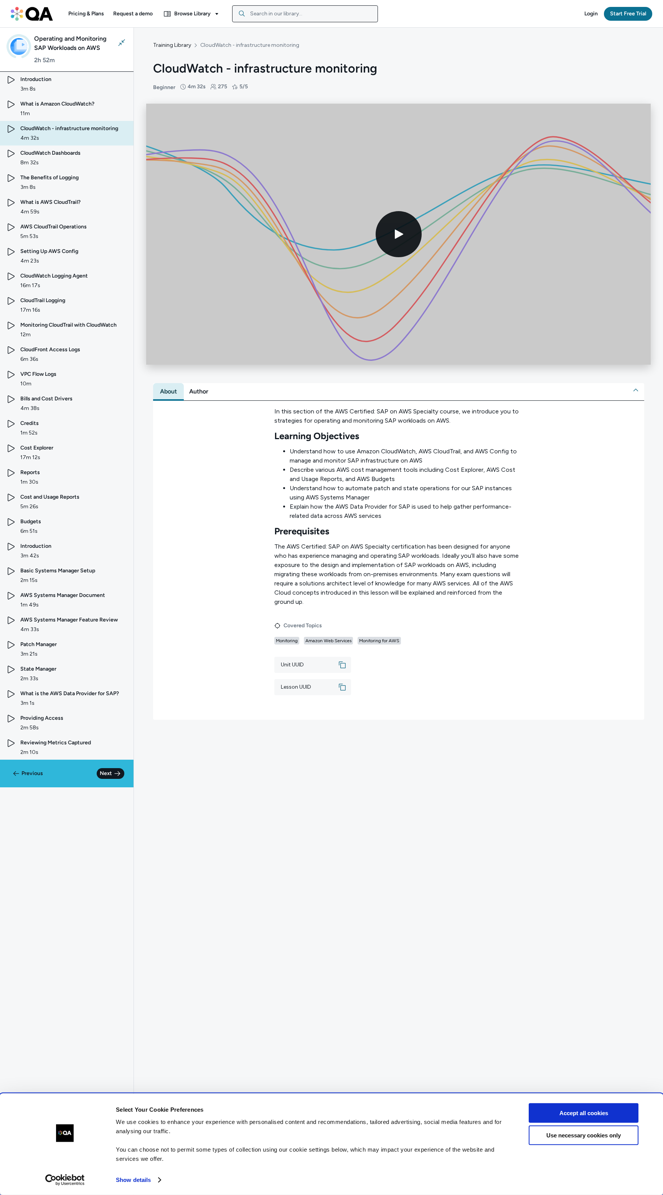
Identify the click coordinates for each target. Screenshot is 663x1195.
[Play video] (399, 234)
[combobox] (305, 13)
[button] (86, 14)
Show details (133, 1180)
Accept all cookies (583, 1113)
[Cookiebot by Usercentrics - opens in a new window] (65, 1180)
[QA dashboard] (32, 14)
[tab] (168, 391)
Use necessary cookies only (583, 1135)
